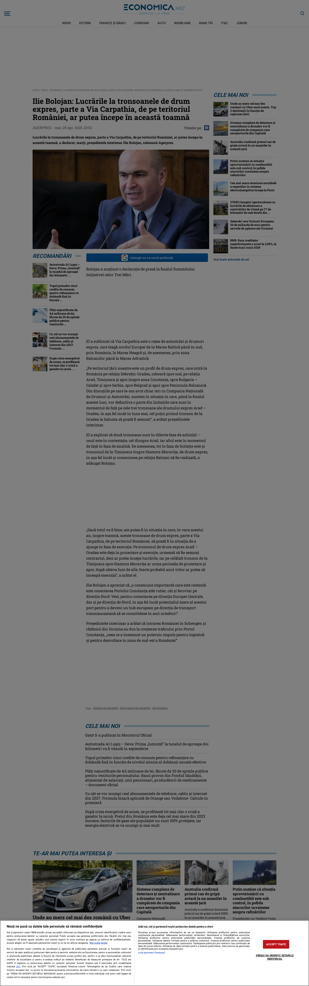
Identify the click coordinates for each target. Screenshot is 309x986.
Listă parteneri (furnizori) (151, 952)
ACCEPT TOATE (276, 944)
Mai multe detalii (98, 943)
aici (18, 966)
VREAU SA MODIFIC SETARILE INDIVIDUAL (275, 957)
